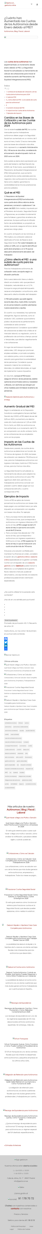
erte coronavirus (9, 757)
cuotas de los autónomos (18, 62)
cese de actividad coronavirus (13, 742)
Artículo (21, 723)
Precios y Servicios (21, 1214)
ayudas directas (30, 730)
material (15, 772)
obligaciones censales (25, 776)
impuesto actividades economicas (14, 768)
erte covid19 (19, 757)
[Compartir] (21, 648)
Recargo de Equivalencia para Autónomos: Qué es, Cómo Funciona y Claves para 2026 (21, 1117)
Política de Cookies (24, 1229)
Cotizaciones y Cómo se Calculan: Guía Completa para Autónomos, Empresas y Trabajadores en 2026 (21, 860)
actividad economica (11, 723)
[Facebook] (21, 639)
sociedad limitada (10, 787)
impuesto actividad (26, 765)
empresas (20, 753)
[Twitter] (21, 642)
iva (10, 772)
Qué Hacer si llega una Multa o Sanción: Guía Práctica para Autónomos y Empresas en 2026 (21, 825)
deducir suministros (10, 753)
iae (18, 765)
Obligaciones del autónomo (12, 780)
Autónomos (8, 31)
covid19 (19, 749)
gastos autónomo (10, 761)
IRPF (6, 772)
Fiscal (20, 31)
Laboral (27, 31)
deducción (26, 749)
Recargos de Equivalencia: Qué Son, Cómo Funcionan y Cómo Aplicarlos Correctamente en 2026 (21, 1010)
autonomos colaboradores (20, 726)
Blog (16, 31)
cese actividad (15, 734)
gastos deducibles (22, 761)
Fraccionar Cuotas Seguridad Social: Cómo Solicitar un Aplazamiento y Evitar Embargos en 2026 (21, 896)
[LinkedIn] (21, 645)
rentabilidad (14, 784)
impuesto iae (29, 768)
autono (27, 723)
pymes (7, 784)
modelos (22, 772)
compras (26, 742)
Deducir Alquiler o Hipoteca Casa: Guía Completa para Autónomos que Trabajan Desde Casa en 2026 (21, 938)
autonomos (8, 726)
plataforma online (27, 780)
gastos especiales (10, 765)
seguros (21, 784)
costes (30, 745)
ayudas (22, 730)
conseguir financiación (11, 745)
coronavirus (23, 745)
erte (26, 753)
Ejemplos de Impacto (14, 113)
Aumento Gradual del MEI (15, 108)
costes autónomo (10, 749)
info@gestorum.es (21, 1181)
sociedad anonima (31, 784)
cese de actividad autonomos (13, 738)
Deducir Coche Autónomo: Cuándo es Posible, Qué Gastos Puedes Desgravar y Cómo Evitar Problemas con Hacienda (21, 974)
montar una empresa (11, 776)
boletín (7, 734)
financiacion (28, 757)
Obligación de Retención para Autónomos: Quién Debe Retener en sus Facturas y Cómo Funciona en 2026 (21, 1082)
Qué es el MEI (11, 97)
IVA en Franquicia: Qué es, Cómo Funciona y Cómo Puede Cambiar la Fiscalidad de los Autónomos (21, 1046)
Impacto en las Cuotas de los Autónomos (20, 110)
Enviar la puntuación (11, 620)
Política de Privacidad (18, 1226)
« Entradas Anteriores (12, 1145)
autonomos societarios (11, 730)
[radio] (22, 604)
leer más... (21, 843)
